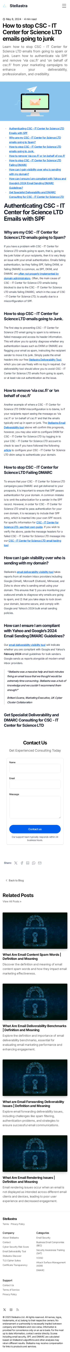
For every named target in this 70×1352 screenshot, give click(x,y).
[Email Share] (40, 863)
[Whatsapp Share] (34, 863)
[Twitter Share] (16, 863)
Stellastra (10, 1219)
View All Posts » (12, 901)
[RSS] (17, 1309)
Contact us (35, 829)
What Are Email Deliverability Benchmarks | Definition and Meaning (34, 1028)
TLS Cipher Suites (12, 1260)
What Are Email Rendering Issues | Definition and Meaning (29, 1180)
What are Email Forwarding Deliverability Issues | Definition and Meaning (33, 1104)
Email (12, 778)
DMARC (40, 1270)
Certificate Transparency (15, 1265)
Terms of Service (11, 1289)
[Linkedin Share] (28, 863)
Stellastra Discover (12, 1255)
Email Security (43, 1237)
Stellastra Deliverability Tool (45, 359)
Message (14, 794)
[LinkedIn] (11, 1309)
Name (12, 762)
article (7, 450)
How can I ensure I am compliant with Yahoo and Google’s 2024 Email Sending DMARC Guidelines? (37, 183)
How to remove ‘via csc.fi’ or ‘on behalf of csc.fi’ (37, 155)
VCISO (39, 1257)
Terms (6, 1224)
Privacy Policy (18, 1224)
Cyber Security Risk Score (16, 1246)
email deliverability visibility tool (35, 572)
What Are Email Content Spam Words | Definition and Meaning (32, 957)
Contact (7, 1242)
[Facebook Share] (22, 863)
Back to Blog (16, 880)
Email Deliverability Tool (14, 1251)
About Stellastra (11, 1237)
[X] (4, 1309)
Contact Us (8, 1285)
